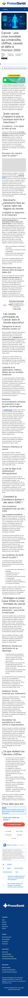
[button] (25, 9)
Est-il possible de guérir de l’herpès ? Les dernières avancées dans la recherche (15, 885)
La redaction (5, 941)
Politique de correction (7, 956)
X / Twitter (20, 831)
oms (17, 871)
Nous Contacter (6, 939)
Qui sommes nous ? (6, 937)
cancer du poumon (7, 871)
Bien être (4, 922)
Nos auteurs (5, 943)
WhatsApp (9, 834)
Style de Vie (5, 926)
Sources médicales (6, 954)
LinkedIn (20, 834)
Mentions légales (6, 967)
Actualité (4, 58)
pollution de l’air (8, 410)
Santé (3, 919)
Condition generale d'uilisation (9, 972)
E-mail (14, 838)
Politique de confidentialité (8, 969)
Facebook (9, 831)
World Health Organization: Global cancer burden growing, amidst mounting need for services (13, 811)
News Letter (5, 951)
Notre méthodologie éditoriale (9, 958)
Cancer (9, 868)
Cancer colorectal (19, 868)
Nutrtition (4, 924)
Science (4, 928)
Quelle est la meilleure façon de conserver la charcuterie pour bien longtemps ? (16, 878)
